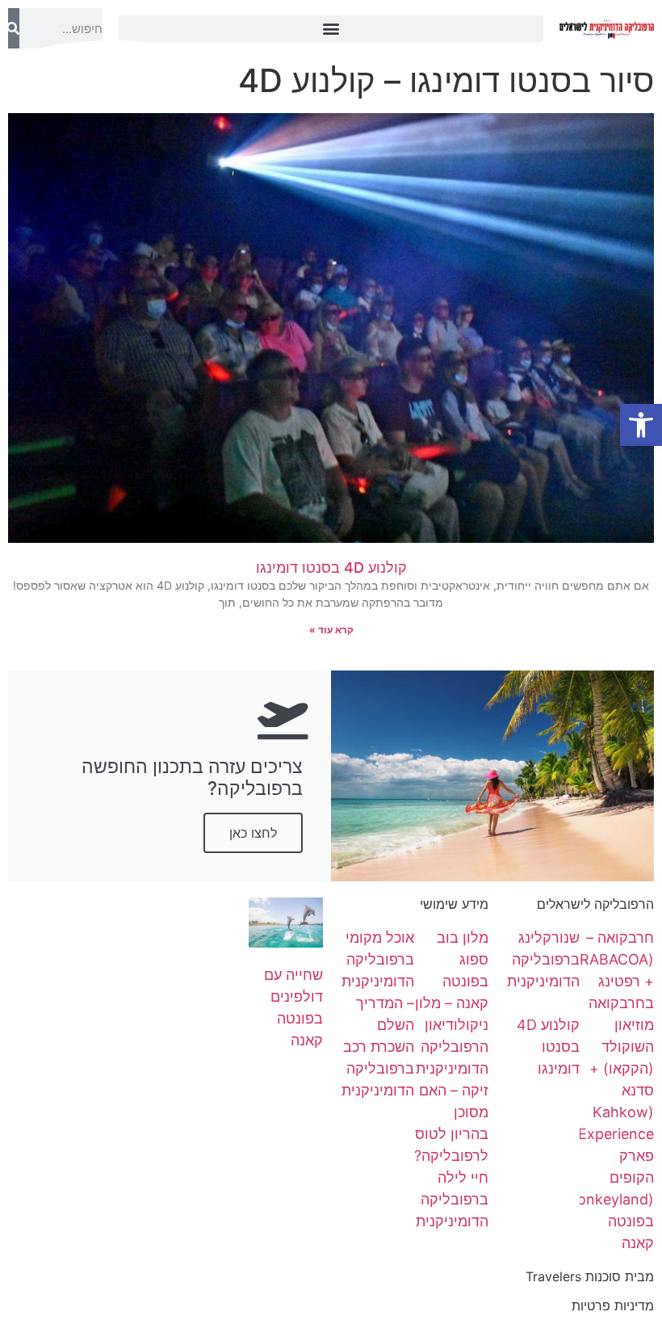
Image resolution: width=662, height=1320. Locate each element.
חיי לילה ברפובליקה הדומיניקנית (452, 1199)
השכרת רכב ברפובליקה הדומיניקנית (377, 1068)
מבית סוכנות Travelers (590, 1276)
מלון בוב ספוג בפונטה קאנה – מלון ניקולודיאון (451, 981)
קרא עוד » (331, 630)
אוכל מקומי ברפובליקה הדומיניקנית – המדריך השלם (377, 981)
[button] (331, 28)
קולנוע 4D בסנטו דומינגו (331, 567)
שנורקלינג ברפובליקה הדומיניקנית (543, 959)
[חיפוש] (13, 28)
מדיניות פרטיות (613, 1305)
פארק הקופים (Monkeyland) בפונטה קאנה (606, 1199)
